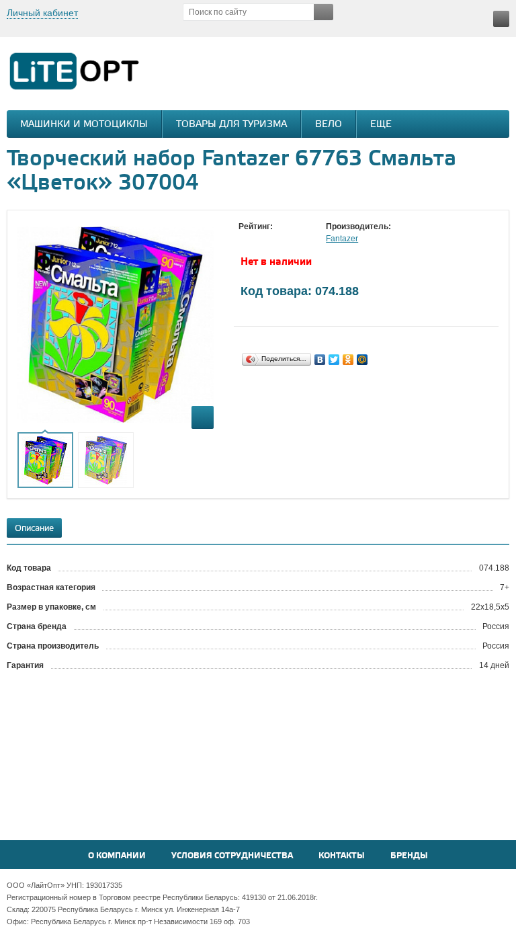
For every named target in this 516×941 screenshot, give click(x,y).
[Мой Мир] (362, 359)
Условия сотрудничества (232, 856)
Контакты (341, 856)
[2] (258, 239)
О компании (117, 856)
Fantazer (342, 238)
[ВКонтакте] (320, 359)
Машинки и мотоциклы (84, 124)
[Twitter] (334, 359)
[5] (299, 239)
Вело (328, 124)
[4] (285, 239)
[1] (245, 239)
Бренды (409, 856)
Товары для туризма (231, 124)
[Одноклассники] (348, 359)
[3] (272, 239)
